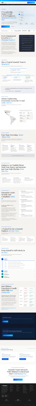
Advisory (9, 2)
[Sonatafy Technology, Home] (2, 2)
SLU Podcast (21, 2)
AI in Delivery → (5, 321)
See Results (12, 26)
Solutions (5, 2)
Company (25, 2)
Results (17, 2)
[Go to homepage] (5, 385)
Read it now (33, 0)
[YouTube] (2, 393)
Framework (13, 2)
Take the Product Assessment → (8, 335)
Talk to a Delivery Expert (31, 2)
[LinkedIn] (1, 393)
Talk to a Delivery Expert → (18, 379)
